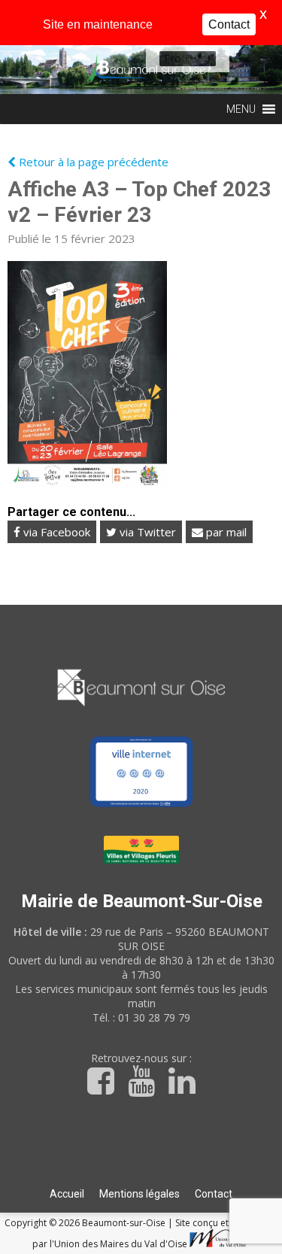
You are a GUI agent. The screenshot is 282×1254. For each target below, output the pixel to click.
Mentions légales (139, 1194)
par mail (225, 531)
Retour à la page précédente (92, 161)
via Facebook (55, 531)
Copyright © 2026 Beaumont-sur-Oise (86, 1222)
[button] (177, 58)
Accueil (67, 1194)
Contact (213, 1194)
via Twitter (146, 531)
